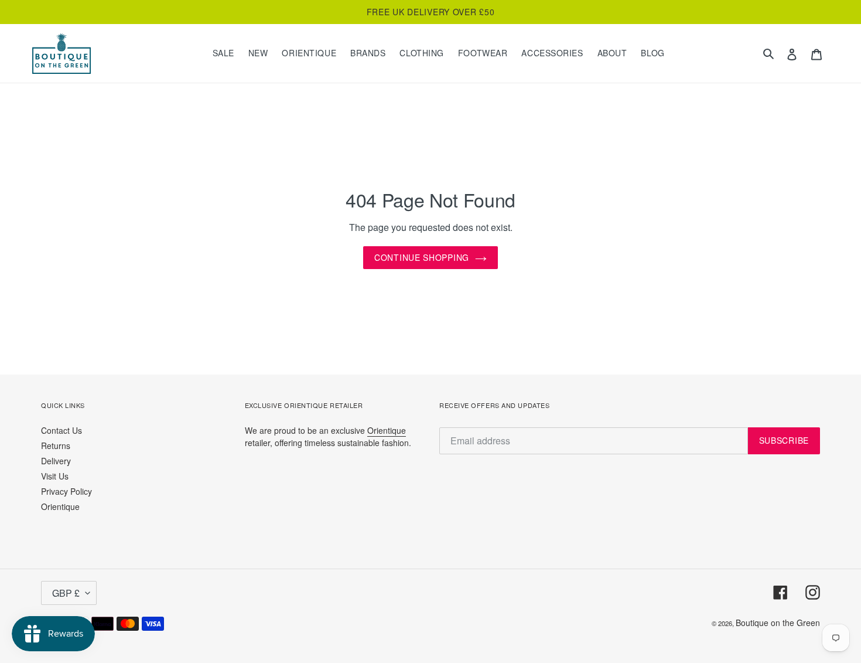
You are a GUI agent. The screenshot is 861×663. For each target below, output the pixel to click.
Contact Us (61, 430)
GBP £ (66, 593)
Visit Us (55, 476)
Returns (55, 445)
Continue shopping (421, 257)
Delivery (56, 461)
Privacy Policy (66, 491)
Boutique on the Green (778, 622)
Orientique (60, 506)
